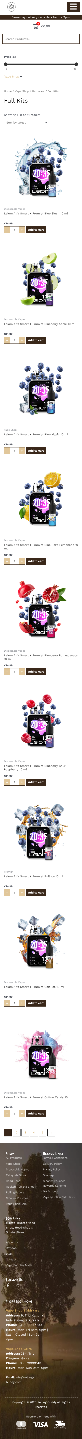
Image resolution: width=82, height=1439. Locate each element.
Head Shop (22, 1227)
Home (8, 91)
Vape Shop (22, 91)
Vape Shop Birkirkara (22, 1310)
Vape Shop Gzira (19, 1349)
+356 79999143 (29, 1363)
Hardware (38, 91)
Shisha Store (15, 1232)
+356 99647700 (30, 1325)
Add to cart (36, 229)
